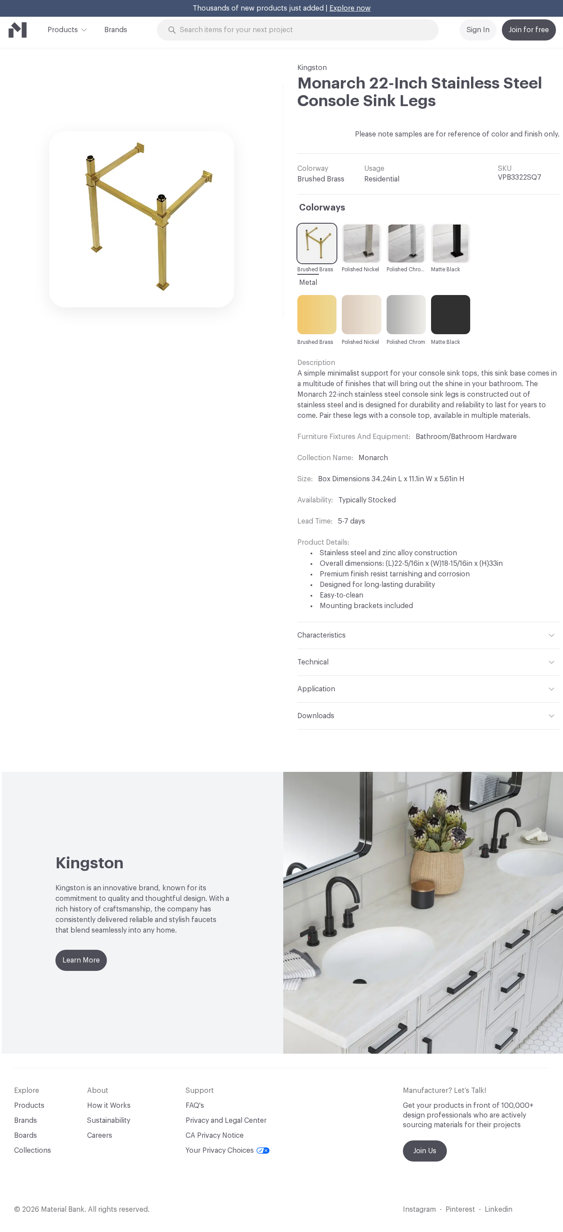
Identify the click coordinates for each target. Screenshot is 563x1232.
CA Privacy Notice (215, 1135)
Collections (32, 1150)
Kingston (312, 67)
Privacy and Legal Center (226, 1120)
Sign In (478, 29)
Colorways (322, 207)
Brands (115, 29)
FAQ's (195, 1105)
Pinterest (460, 1209)
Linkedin (498, 1209)
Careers (99, 1135)
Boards (25, 1135)
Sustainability (108, 1120)
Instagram (419, 1209)
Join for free (529, 29)
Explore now (350, 8)
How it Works (109, 1105)
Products (63, 29)
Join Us (424, 1151)
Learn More (81, 960)
